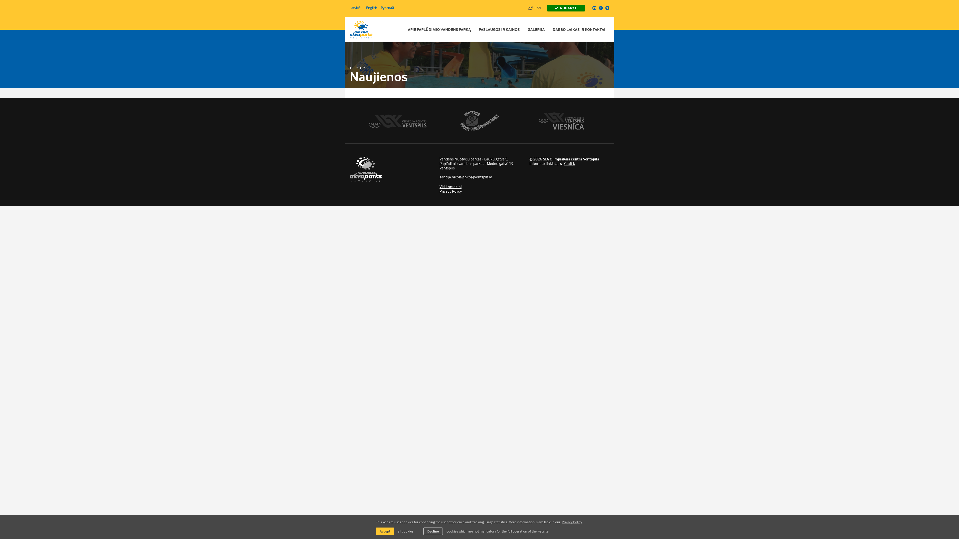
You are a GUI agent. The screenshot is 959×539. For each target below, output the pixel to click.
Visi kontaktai (451, 186)
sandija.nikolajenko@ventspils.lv (466, 176)
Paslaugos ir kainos (499, 29)
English (371, 7)
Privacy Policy (451, 191)
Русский (387, 7)
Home (358, 67)
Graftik (569, 163)
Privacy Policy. (572, 522)
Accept (385, 531)
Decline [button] (433, 531)
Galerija (536, 29)
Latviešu (356, 7)
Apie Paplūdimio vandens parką (439, 29)
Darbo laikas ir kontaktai (579, 29)
